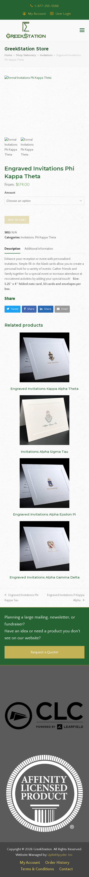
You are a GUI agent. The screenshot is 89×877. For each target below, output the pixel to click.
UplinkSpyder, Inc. (60, 855)
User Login (63, 14)
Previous (8, 105)
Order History (57, 863)
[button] (82, 30)
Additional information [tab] (39, 249)
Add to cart (17, 219)
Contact (66, 869)
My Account (36, 14)
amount (10, 192)
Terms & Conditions (37, 869)
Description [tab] (12, 249)
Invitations (27, 237)
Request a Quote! (44, 652)
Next (80, 105)
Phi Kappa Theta (45, 237)
